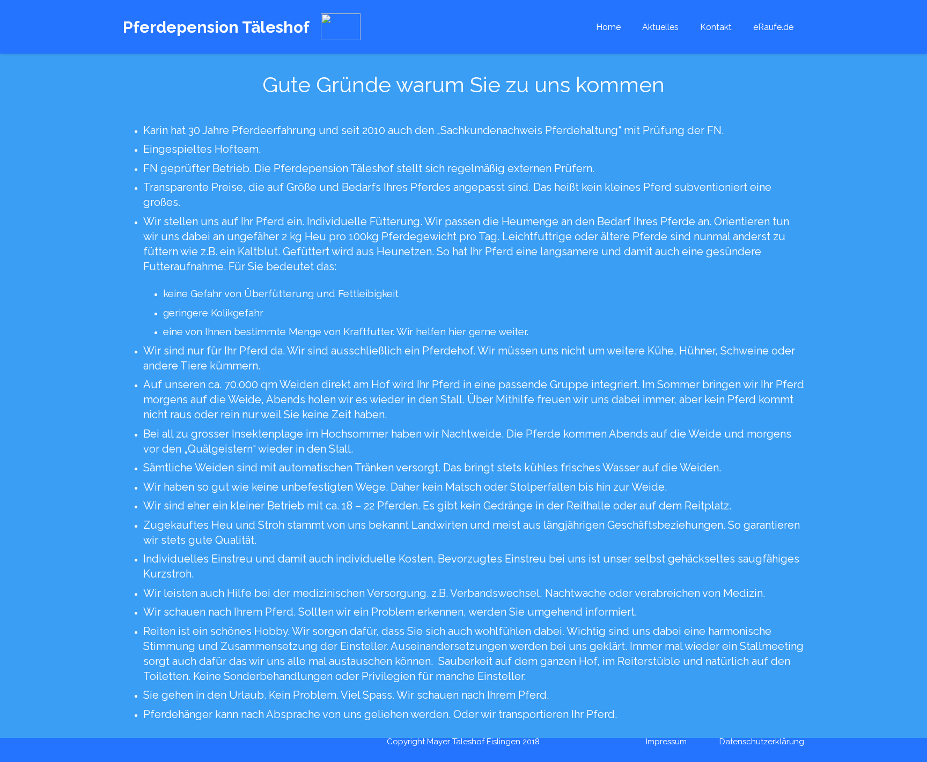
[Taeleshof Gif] (340, 26)
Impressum (666, 741)
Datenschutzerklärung (761, 741)
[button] (628, 26)
